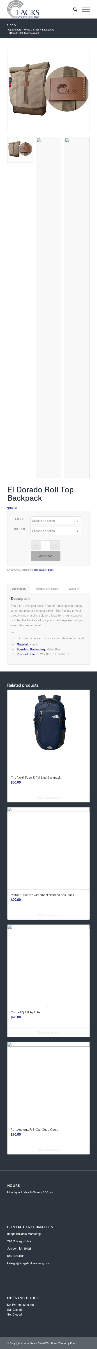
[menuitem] (73, 9)
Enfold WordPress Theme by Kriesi (57, 1343)
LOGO (19, 518)
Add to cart (45, 556)
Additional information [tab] (46, 588)
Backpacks (40, 569)
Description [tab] (19, 588)
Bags (51, 569)
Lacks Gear (29, 1343)
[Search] (73, 9)
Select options (50, 797)
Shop (11, 25)
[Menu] (83, 9)
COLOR (19, 529)
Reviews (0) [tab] (73, 588)
